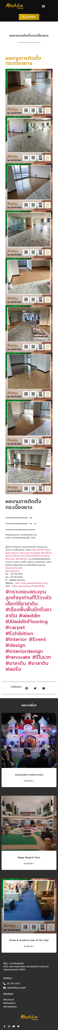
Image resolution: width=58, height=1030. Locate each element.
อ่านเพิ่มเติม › (29, 780)
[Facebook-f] (4, 1026)
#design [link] (15, 645)
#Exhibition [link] (19, 633)
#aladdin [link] (29, 615)
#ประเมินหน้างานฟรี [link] (13, 567)
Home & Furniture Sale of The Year (29, 940)
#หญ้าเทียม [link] (10, 558)
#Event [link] (37, 639)
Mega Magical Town (29, 857)
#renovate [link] (17, 657)
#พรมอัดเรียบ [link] (38, 549)
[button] (43, 6)
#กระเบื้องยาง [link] (15, 555)
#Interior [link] (16, 639)
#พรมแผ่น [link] (24, 552)
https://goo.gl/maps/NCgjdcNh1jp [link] (28, 586)
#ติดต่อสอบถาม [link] (12, 571)
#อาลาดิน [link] (15, 663)
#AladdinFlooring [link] (26, 621)
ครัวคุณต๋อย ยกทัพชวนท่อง (29, 774)
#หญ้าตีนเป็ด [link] (22, 558)
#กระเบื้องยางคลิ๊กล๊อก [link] (31, 555)
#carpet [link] (15, 627)
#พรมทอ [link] (15, 552)
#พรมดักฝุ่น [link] (35, 552)
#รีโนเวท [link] (41, 657)
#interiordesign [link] (24, 651)
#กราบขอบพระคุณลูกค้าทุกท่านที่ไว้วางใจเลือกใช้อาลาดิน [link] (28, 598)
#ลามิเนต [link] (46, 555)
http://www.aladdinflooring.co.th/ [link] (31, 583)
